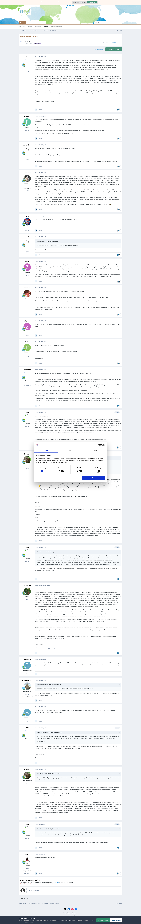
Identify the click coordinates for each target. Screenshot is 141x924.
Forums (46, 26)
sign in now (56, 882)
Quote (40, 109)
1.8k (28, 275)
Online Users (22, 26)
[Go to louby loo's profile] (27, 293)
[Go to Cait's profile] (27, 860)
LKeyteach (27, 370)
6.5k (28, 187)
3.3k (28, 130)
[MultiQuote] (36, 110)
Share (106, 42)
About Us (60, 2)
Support (37, 22)
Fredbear (27, 116)
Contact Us (75, 913)
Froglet (26, 454)
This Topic (114, 22)
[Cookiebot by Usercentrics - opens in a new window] (98, 445)
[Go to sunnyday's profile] (27, 150)
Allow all (93, 478)
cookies (29, 920)
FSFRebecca (26, 680)
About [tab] (95, 450)
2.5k (28, 230)
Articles (54, 2)
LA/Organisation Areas (56, 26)
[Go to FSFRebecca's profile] (27, 686)
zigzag (26, 261)
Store (43, 22)
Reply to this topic (114, 49)
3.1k (28, 302)
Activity (29, 22)
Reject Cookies (116, 920)
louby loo (27, 288)
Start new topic (99, 49)
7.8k (28, 159)
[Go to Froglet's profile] (27, 459)
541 (28, 384)
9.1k (28, 868)
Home (43, 2)
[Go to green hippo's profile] (27, 591)
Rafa (27, 342)
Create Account (92, 2)
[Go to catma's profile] (22, 42)
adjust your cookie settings (68, 920)
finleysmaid (27, 173)
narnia (27, 216)
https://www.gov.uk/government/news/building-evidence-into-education (74, 432)
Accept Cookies (103, 920)
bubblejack (27, 659)
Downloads (38, 26)
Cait (26, 854)
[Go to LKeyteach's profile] (27, 375)
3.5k (28, 71)
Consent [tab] (46, 450)
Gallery (30, 26)
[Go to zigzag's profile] (27, 267)
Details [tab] (71, 450)
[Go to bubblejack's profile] (27, 665)
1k (27, 599)
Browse (22, 22)
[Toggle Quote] (37, 241)
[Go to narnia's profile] (27, 221)
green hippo (27, 585)
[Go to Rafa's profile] (27, 347)
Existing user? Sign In (79, 2)
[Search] (120, 22)
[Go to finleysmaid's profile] (27, 178)
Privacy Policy (67, 913)
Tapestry (67, 2)
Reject (70, 478)
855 (28, 356)
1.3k (28, 468)
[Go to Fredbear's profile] (27, 122)
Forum (48, 2)
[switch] (61, 471)
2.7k (28, 694)
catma (28, 41)
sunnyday (26, 145)
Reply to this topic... (34, 890)
